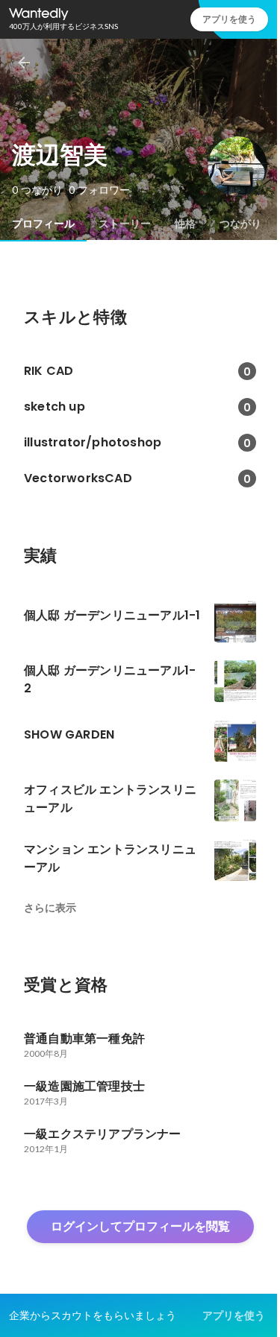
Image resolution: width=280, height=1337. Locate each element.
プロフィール (43, 223)
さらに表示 (50, 907)
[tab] (43, 223)
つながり (240, 223)
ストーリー (125, 223)
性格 (185, 223)
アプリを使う (229, 19)
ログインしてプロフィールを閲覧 (140, 1226)
